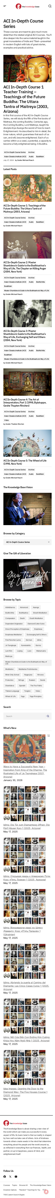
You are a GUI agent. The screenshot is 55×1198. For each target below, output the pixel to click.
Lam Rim (8, 651)
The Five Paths (36, 686)
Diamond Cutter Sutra (36, 624)
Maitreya (8, 656)
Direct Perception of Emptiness (17, 629)
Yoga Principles (35, 696)
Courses (6, 1185)
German (29, 640)
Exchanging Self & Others (36, 635)
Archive (31, 152)
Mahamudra (41, 651)
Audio (31, 156)
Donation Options (9, 1190)
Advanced (24, 607)
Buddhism (40, 156)
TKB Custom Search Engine (14, 1195)
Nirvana (40, 675)
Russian (32, 680)
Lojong (19, 651)
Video (6, 420)
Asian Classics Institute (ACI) (15, 156)
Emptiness (38, 629)
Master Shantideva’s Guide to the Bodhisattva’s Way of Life (26, 290)
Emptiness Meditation (13, 635)
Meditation (9, 669)
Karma (38, 645)
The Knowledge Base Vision (40, 1185)
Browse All (23, 1185)
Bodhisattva (23, 613)
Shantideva (9, 686)
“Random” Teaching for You (29, 1190)
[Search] (48, 716)
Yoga (23, 696)
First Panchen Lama (13, 640)
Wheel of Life (10, 696)
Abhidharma (10, 607)
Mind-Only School (12, 675)
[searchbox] (24, 716)
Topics (14, 1185)
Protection (9, 680)
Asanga (36, 607)
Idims (39, 640)
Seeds (42, 680)
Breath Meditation (40, 613)
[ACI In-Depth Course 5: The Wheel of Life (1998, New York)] (27, 443)
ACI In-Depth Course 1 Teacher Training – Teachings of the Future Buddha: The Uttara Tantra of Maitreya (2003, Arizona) (25, 99)
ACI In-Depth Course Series (15, 152)
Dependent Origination (14, 624)
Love (29, 651)
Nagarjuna (28, 675)
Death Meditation (36, 618)
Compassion (10, 618)
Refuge (21, 680)
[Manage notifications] (46, 1191)
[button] (4, 6)
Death (22, 618)
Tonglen (27, 691)
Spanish (22, 686)
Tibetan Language (12, 691)
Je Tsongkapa (10, 645)
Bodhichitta (40, 282)
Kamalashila (25, 645)
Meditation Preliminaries (28, 669)
